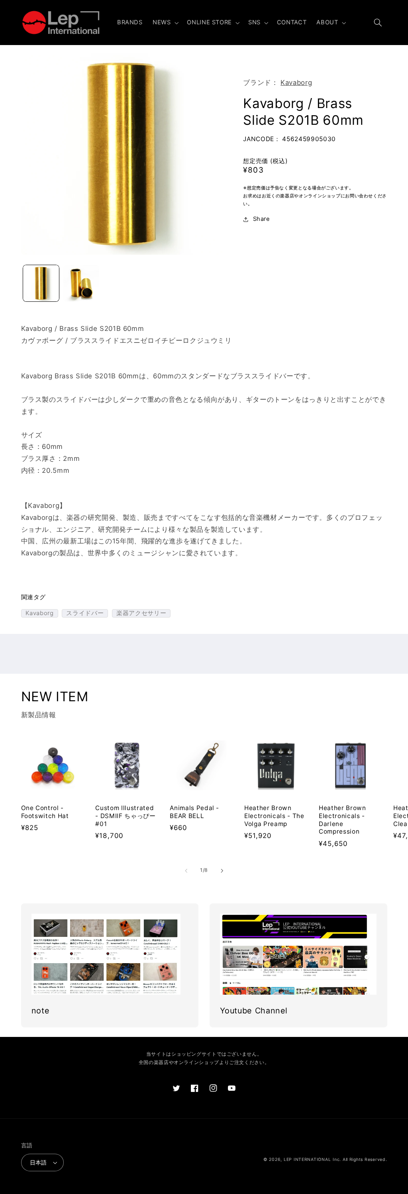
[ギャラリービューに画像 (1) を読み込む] (41, 283)
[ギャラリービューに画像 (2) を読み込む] (81, 283)
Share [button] (261, 218)
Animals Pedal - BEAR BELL (194, 812)
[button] (164, 22)
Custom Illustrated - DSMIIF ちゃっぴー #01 (125, 816)
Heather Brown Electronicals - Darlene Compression (342, 819)
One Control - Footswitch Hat (45, 812)
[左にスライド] (186, 870)
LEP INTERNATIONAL (307, 1159)
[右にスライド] (222, 870)
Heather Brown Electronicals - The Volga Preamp (274, 816)
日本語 (38, 1162)
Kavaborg (296, 83)
